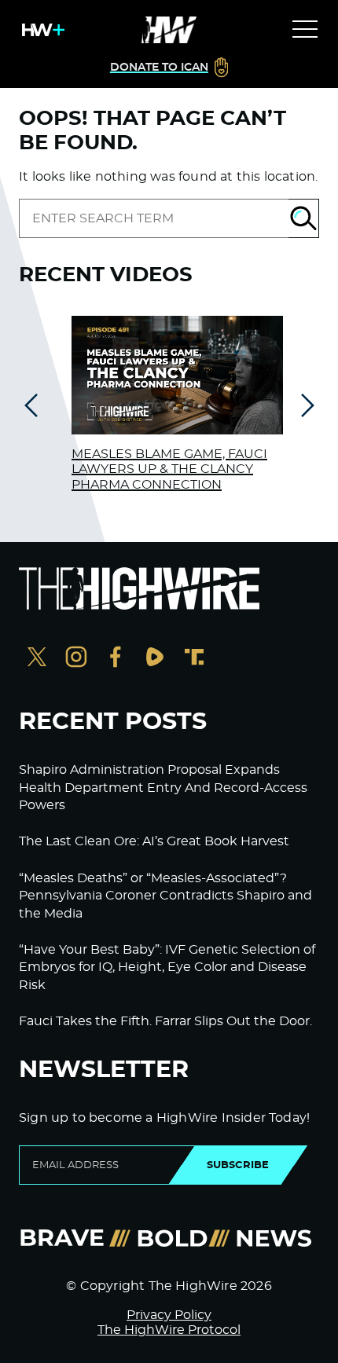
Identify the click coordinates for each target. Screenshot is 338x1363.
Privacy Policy (169, 1315)
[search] (153, 218)
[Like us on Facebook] (115, 659)
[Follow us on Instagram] (76, 659)
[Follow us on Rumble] (155, 659)
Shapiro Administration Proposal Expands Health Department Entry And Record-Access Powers (163, 788)
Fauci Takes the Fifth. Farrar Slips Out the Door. (165, 1021)
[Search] (303, 218)
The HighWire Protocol (169, 1330)
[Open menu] (305, 30)
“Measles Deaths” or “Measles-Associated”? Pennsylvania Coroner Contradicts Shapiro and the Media (165, 896)
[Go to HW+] (40, 30)
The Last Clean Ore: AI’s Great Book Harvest (154, 841)
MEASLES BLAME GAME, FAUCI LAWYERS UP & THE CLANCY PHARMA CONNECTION (169, 469)
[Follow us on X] (37, 659)
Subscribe (238, 1165)
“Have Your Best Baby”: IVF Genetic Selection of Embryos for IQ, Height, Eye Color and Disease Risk (167, 967)
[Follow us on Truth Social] (194, 659)
